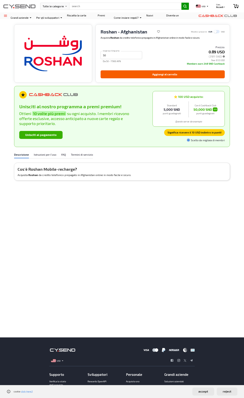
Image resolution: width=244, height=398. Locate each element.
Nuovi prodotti (151, 18)
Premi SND (101, 18)
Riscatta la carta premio (76, 18)
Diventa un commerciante (175, 18)
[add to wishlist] (159, 32)
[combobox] (124, 6)
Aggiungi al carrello (164, 74)
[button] (21, 17)
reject (227, 391)
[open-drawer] (5, 15)
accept (203, 391)
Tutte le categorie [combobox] (53, 6)
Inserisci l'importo (111, 51)
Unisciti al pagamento (41, 135)
